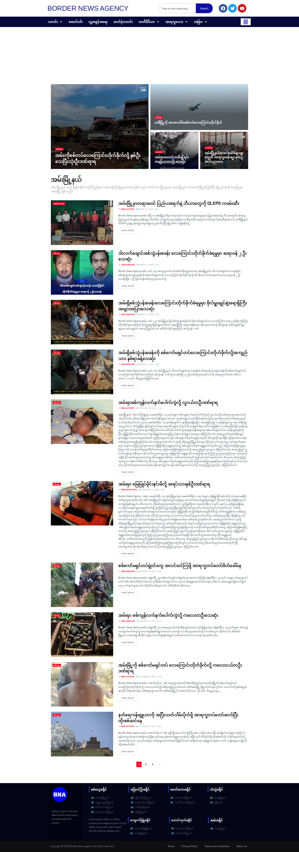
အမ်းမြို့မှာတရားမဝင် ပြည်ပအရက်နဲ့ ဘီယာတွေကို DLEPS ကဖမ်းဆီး (178, 203)
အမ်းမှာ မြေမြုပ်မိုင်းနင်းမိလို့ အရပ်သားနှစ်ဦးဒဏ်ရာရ (164, 484)
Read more (128, 230)
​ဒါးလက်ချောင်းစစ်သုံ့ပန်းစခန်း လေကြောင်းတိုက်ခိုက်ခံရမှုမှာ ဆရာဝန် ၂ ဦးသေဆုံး (182, 256)
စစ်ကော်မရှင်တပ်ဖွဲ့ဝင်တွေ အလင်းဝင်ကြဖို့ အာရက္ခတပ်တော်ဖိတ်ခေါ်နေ (179, 565)
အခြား (198, 22)
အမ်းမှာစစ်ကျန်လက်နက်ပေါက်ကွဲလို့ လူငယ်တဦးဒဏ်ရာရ (168, 402)
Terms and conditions (217, 846)
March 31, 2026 (145, 209)
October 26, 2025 (147, 676)
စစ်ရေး (59, 149)
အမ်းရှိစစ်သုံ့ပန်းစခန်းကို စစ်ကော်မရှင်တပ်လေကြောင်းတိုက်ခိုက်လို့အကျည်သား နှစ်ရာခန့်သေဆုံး (183, 355)
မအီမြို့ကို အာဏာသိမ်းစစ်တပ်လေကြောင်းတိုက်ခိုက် (188, 122)
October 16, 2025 (147, 726)
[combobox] (177, 8)
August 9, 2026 (82, 167)
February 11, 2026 (150, 489)
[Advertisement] (149, 53)
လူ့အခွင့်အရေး (98, 22)
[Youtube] (242, 8)
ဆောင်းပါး (76, 22)
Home (171, 846)
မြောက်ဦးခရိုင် (140, 789)
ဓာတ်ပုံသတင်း (123, 22)
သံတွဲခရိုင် (216, 789)
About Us (242, 846)
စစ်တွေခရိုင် (99, 789)
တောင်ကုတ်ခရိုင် (181, 820)
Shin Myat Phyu (129, 489)
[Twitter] (232, 8)
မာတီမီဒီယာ (147, 22)
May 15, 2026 (162, 168)
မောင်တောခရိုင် (180, 789)
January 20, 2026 (147, 620)
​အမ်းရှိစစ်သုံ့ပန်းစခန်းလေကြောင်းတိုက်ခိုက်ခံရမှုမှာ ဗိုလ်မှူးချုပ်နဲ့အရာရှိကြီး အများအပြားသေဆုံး (182, 305)
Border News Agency (88, 8)
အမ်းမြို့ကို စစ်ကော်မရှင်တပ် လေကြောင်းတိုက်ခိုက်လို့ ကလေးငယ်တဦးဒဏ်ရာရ (180, 668)
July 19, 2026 (162, 129)
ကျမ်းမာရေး (59, 203)
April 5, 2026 (212, 168)
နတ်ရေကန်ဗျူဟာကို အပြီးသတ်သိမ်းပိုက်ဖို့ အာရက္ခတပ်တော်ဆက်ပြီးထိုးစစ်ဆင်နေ (178, 717)
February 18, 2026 (147, 408)
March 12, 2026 (146, 314)
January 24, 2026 (147, 571)
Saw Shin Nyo (65, 168)
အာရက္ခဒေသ (174, 22)
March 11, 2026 (146, 364)
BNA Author (127, 209)
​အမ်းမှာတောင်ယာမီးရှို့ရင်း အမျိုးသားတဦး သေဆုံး (172, 159)
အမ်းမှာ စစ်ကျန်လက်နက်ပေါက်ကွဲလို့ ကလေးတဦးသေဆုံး (168, 615)
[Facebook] (223, 8)
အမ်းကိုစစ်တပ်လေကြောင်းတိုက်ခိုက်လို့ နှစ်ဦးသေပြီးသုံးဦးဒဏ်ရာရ (97, 158)
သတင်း (53, 22)
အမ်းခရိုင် (216, 820)
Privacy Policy (189, 846)
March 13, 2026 (146, 264)
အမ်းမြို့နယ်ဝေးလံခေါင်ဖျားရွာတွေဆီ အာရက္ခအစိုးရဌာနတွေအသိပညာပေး (224, 157)
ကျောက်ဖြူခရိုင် (140, 820)
